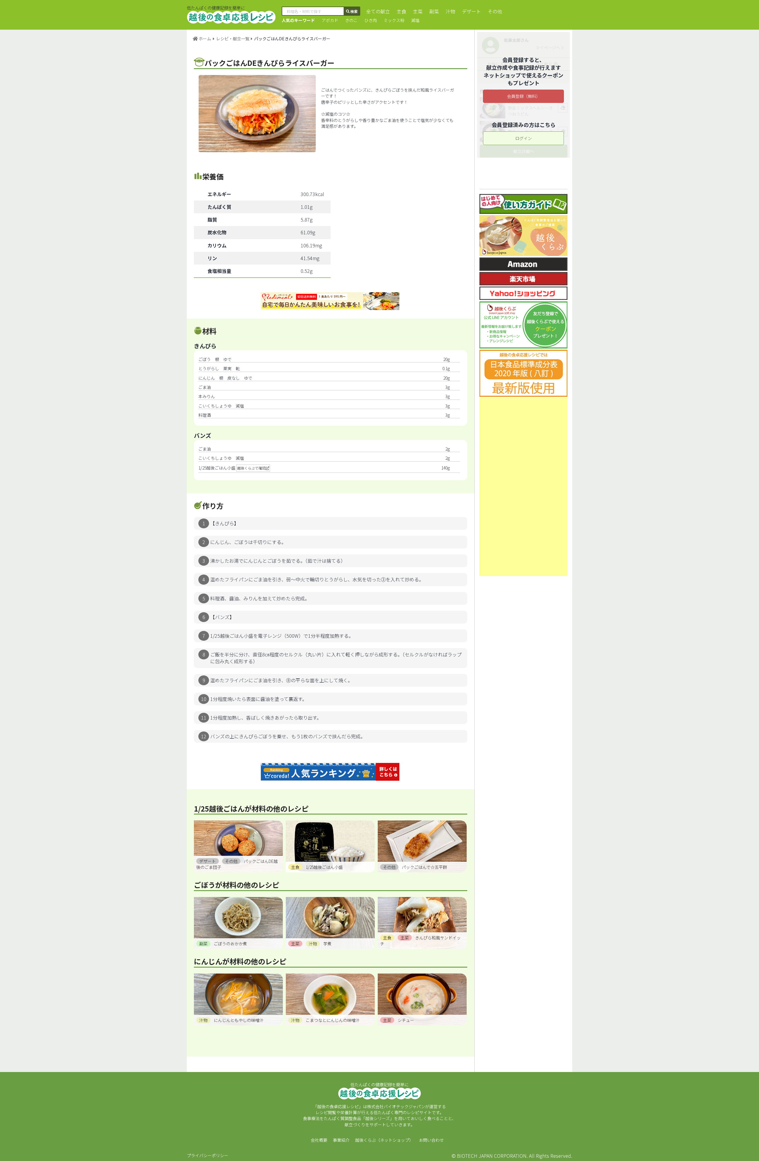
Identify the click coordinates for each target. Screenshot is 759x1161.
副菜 (434, 11)
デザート (471, 11)
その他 (495, 11)
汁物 (450, 11)
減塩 (415, 20)
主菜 (417, 11)
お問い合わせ (431, 1140)
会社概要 (319, 1140)
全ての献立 (378, 11)
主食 (401, 11)
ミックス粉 (394, 20)
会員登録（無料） (523, 96)
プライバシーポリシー (207, 1155)
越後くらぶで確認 (251, 467)
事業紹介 (341, 1140)
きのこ (351, 20)
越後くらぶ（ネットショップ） (384, 1140)
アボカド (330, 20)
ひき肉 (370, 20)
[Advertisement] (523, 487)
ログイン (523, 138)
